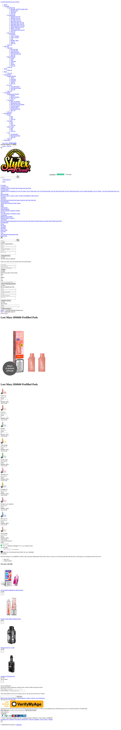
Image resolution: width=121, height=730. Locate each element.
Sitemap (51, 719)
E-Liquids (6, 6)
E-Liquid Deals (11, 15)
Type (8, 132)
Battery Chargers (15, 97)
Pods (12, 118)
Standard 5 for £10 (15, 18)
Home (5, 4)
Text (2, 280)
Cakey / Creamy (15, 36)
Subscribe (3, 713)
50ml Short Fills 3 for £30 (17, 24)
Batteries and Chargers (13, 94)
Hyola (8, 115)
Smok (12, 62)
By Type (9, 85)
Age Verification (40, 698)
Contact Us (29, 698)
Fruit (12, 39)
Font (2, 274)
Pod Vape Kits (14, 51)
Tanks (5, 68)
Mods (5, 71)
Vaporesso (13, 80)
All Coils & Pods (15, 86)
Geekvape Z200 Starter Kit (8, 676)
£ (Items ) (6, 179)
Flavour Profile (11, 33)
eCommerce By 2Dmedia (7, 719)
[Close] (60, 726)
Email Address (5, 690)
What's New (7, 140)
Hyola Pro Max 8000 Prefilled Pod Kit (11, 619)
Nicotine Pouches (15, 106)
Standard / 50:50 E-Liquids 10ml (19, 9)
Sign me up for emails (31, 710)
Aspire (12, 58)
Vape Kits (6, 46)
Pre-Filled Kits (8, 113)
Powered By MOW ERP (21, 719)
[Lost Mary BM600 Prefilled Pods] (29, 380)
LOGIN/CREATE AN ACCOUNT (10, 2)
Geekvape (13, 61)
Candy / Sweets (15, 37)
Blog (2, 698)
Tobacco (13, 42)
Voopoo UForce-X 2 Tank (7, 647)
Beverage (13, 34)
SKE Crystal (10, 126)
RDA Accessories (15, 101)
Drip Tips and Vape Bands (17, 104)
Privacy (34, 698)
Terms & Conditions (34, 719)
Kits (12, 116)
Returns (23, 698)
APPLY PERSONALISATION (8, 284)
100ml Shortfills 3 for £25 (17, 27)
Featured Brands (11, 76)
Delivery (14, 698)
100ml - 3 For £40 (15, 28)
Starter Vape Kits (15, 52)
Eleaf (12, 59)
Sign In (19, 698)
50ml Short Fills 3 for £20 (17, 22)
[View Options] (2, 593)
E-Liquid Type (11, 7)
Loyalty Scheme (8, 698)
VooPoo (13, 82)
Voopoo (13, 64)
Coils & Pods (7, 74)
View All (13, 13)
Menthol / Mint (14, 40)
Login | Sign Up (6, 146)
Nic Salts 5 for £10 (15, 19)
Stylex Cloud (4, 313)
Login (3, 181)
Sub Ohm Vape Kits (16, 54)
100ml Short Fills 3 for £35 (18, 30)
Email (2, 307)
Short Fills (13, 12)
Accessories (7, 92)
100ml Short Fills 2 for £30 (18, 25)
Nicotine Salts (14, 10)
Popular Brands (11, 57)
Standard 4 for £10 (15, 16)
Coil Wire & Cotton (16, 88)
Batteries (13, 95)
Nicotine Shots (14, 107)
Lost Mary (10, 121)
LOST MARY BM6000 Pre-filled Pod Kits (12, 590)
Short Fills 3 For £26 (16, 21)
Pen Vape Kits (14, 49)
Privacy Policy (44, 719)
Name (2, 305)
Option (2, 277)
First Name (4, 689)
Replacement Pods (15, 109)
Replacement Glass (15, 103)
